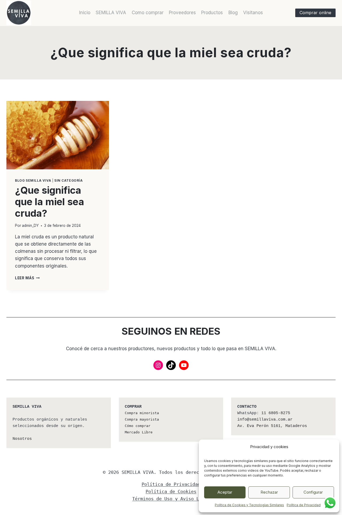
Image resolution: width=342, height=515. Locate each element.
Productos (212, 12)
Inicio (84, 12)
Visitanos (253, 12)
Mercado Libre (139, 432)
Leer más (27, 278)
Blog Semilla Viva (33, 180)
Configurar (313, 492)
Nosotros (22, 439)
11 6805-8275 (275, 413)
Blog (233, 12)
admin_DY (30, 225)
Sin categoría (68, 180)
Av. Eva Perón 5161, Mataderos (272, 426)
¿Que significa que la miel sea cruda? (49, 201)
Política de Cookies (171, 491)
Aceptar (224, 492)
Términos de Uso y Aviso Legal (171, 498)
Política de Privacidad (304, 505)
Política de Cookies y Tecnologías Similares (249, 505)
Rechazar (269, 492)
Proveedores (182, 12)
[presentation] (57, 135)
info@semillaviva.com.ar (265, 419)
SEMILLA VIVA (111, 12)
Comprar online (315, 12)
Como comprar (148, 12)
